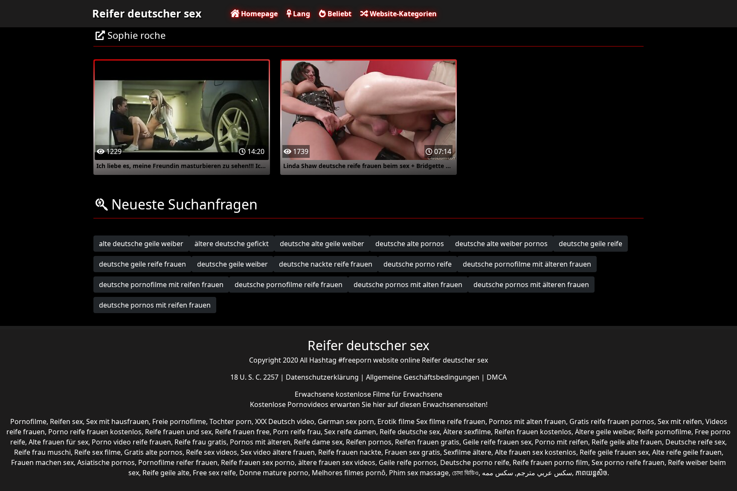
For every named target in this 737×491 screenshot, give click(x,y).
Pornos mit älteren (260, 442)
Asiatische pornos (106, 462)
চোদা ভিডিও (465, 472)
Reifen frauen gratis (427, 442)
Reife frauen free (242, 431)
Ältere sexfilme (467, 431)
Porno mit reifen (561, 442)
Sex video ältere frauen (278, 452)
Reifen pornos (369, 442)
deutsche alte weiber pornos (501, 243)
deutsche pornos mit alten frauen (408, 284)
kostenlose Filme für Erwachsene (389, 394)
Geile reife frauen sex (497, 442)
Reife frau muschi (42, 452)
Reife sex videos (211, 452)
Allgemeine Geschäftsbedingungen (423, 377)
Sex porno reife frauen (628, 462)
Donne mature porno (273, 472)
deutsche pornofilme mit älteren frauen (527, 264)
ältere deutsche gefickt (231, 243)
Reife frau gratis (200, 442)
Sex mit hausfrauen (117, 421)
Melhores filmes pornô (349, 472)
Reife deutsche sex (410, 431)
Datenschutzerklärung (323, 377)
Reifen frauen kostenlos (533, 431)
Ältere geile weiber (604, 431)
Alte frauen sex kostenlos (535, 452)
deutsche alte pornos (409, 243)
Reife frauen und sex (178, 431)
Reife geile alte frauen (627, 442)
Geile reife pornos (408, 462)
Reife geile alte (165, 472)
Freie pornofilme (179, 421)
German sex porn (346, 421)
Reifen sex (66, 421)
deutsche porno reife (417, 264)
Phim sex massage (419, 472)
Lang (300, 13)
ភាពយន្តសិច (591, 472)
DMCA (497, 377)
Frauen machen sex (42, 462)
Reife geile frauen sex (614, 452)
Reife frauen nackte (349, 452)
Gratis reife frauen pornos (611, 421)
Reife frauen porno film (550, 462)
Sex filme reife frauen (450, 421)
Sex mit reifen (680, 421)
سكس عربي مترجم (544, 472)
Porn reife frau (297, 431)
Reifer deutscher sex (146, 13)
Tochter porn (230, 421)
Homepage (258, 13)
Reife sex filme (97, 452)
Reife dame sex (318, 442)
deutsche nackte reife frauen (325, 264)
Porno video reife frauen (131, 442)
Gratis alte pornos (153, 452)
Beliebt (338, 13)
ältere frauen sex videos (336, 462)
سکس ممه (497, 472)
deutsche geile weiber (232, 264)
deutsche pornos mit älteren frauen (531, 284)
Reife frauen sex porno (258, 462)
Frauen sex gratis (412, 452)
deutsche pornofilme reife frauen (288, 284)
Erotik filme (396, 421)
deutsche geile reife (590, 243)
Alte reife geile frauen (687, 452)
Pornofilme (28, 421)
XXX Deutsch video (284, 421)
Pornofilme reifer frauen (178, 462)
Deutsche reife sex (695, 442)
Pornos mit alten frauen (527, 421)
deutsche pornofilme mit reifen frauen (161, 284)
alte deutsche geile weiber (141, 243)
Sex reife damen (350, 431)
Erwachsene (315, 394)
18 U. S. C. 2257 (255, 377)
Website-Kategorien (402, 13)
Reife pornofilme (664, 431)
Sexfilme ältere (467, 452)
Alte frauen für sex (58, 442)
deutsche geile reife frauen (142, 264)
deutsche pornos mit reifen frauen (155, 305)
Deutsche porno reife (474, 462)
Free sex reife (214, 472)
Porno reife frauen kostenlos (95, 431)
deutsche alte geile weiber (322, 243)
